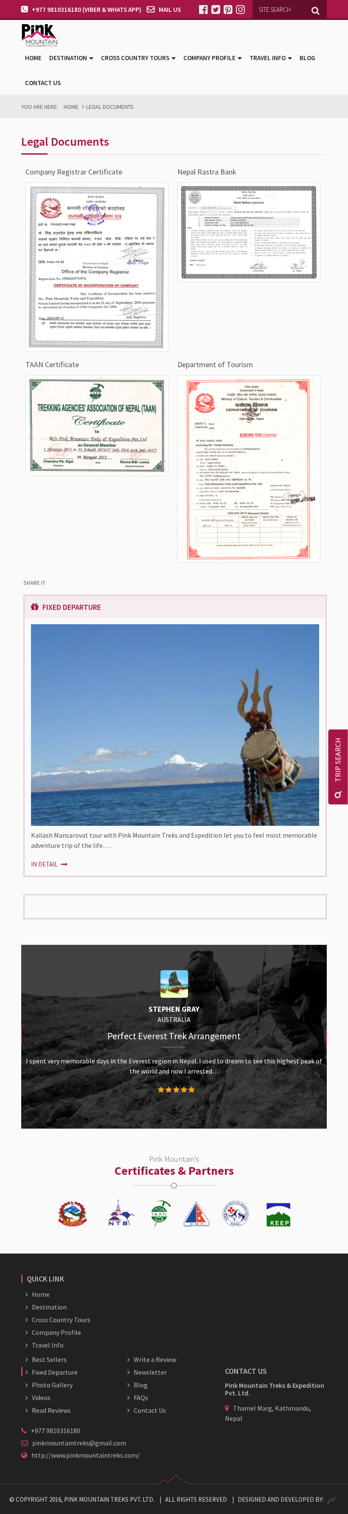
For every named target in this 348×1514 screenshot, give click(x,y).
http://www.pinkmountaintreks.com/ (85, 1455)
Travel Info (48, 1345)
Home (33, 58)
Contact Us (43, 83)
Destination (49, 1307)
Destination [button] (68, 58)
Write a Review (155, 1359)
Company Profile (56, 1332)
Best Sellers (49, 1359)
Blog (307, 58)
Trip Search (338, 760)
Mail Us (170, 10)
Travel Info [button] (268, 58)
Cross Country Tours (61, 1319)
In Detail (45, 864)
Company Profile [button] (209, 58)
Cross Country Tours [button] (135, 58)
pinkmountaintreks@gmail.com (79, 1443)
